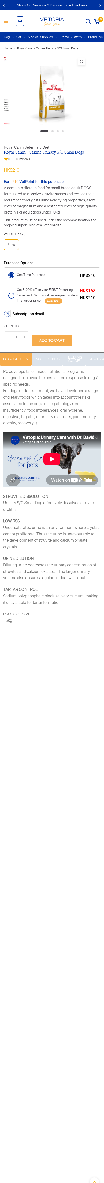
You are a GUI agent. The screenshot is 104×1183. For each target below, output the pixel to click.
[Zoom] (81, 61)
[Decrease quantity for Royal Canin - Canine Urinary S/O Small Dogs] (8, 337)
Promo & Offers (70, 37)
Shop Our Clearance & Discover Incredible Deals (52, 5)
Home (8, 48)
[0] (96, 21)
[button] (52, 159)
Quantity (12, 326)
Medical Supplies (40, 37)
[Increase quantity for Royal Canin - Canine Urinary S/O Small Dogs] (25, 337)
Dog (7, 37)
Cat (18, 37)
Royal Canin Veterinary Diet (26, 147)
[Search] (88, 21)
